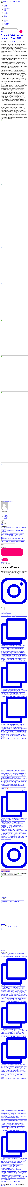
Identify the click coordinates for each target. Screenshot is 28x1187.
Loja (5, 15)
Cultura (5, 6)
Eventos (6, 12)
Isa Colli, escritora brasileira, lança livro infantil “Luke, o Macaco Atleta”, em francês (12, 900)
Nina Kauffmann (13, 41)
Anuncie (6, 17)
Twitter (5, 515)
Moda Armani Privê (8, 501)
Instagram (6, 23)
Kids (5, 11)
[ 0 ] (2, 524)
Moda (5, 5)
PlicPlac (3, 1185)
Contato (6, 24)
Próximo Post (4, 562)
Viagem (6, 13)
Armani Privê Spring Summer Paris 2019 (12, 36)
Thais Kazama (13, 1184)
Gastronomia (7, 8)
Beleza (5, 9)
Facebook (6, 20)
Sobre (5, 16)
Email (5, 518)
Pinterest (6, 21)
